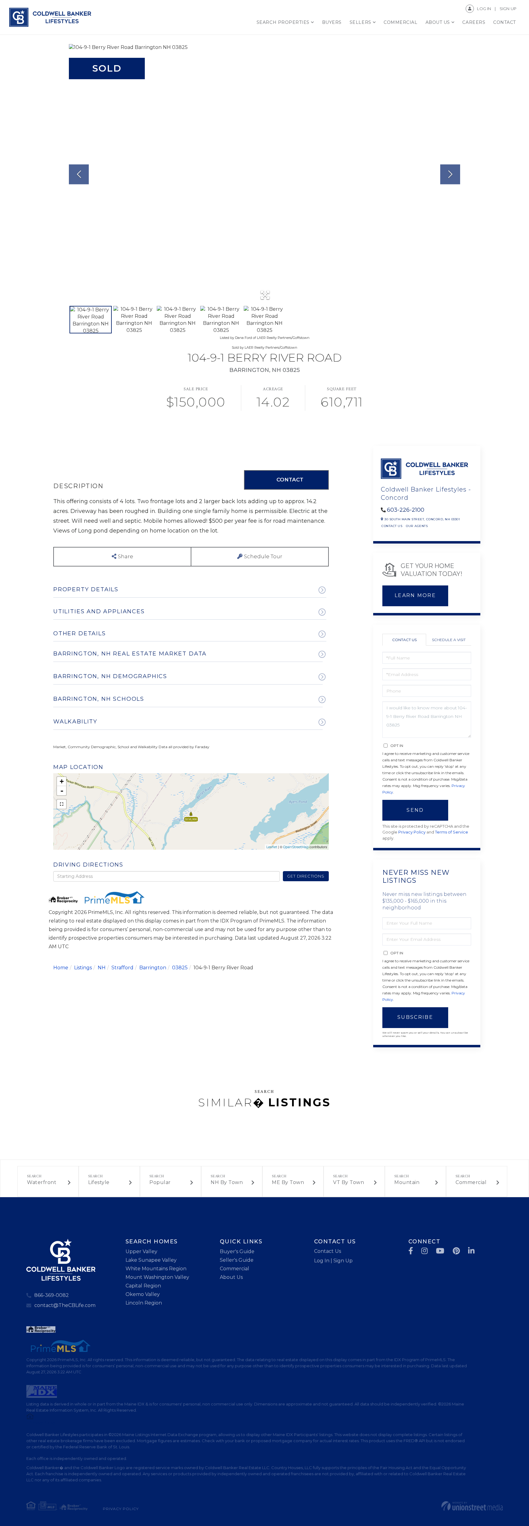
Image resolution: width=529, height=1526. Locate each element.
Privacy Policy (412, 832)
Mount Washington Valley (157, 1277)
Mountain (406, 1182)
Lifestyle (99, 1182)
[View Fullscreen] (61, 804)
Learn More (415, 595)
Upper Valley (141, 1251)
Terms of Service (451, 832)
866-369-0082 (51, 1295)
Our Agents (417, 526)
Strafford (122, 968)
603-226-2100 (405, 510)
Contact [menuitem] (504, 22)
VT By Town (348, 1182)
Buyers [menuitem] (332, 22)
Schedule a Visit (449, 639)
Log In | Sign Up (333, 1261)
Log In (484, 8)
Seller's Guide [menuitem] (236, 1260)
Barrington (152, 968)
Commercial (471, 1182)
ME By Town (288, 1182)
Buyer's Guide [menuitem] (237, 1251)
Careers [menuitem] (473, 22)
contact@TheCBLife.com (65, 1305)
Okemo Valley (143, 1294)
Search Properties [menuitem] (283, 22)
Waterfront (41, 1182)
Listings (83, 968)
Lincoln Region (144, 1303)
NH (102, 968)
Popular (160, 1182)
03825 (180, 968)
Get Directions (305, 876)
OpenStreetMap (296, 847)
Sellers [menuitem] (360, 22)
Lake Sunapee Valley (151, 1260)
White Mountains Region (156, 1269)
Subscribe (415, 1017)
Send (415, 810)
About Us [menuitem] (438, 22)
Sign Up (508, 8)
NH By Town (227, 1182)
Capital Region (143, 1286)
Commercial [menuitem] (400, 22)
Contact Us (391, 526)
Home (60, 968)
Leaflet (271, 847)
